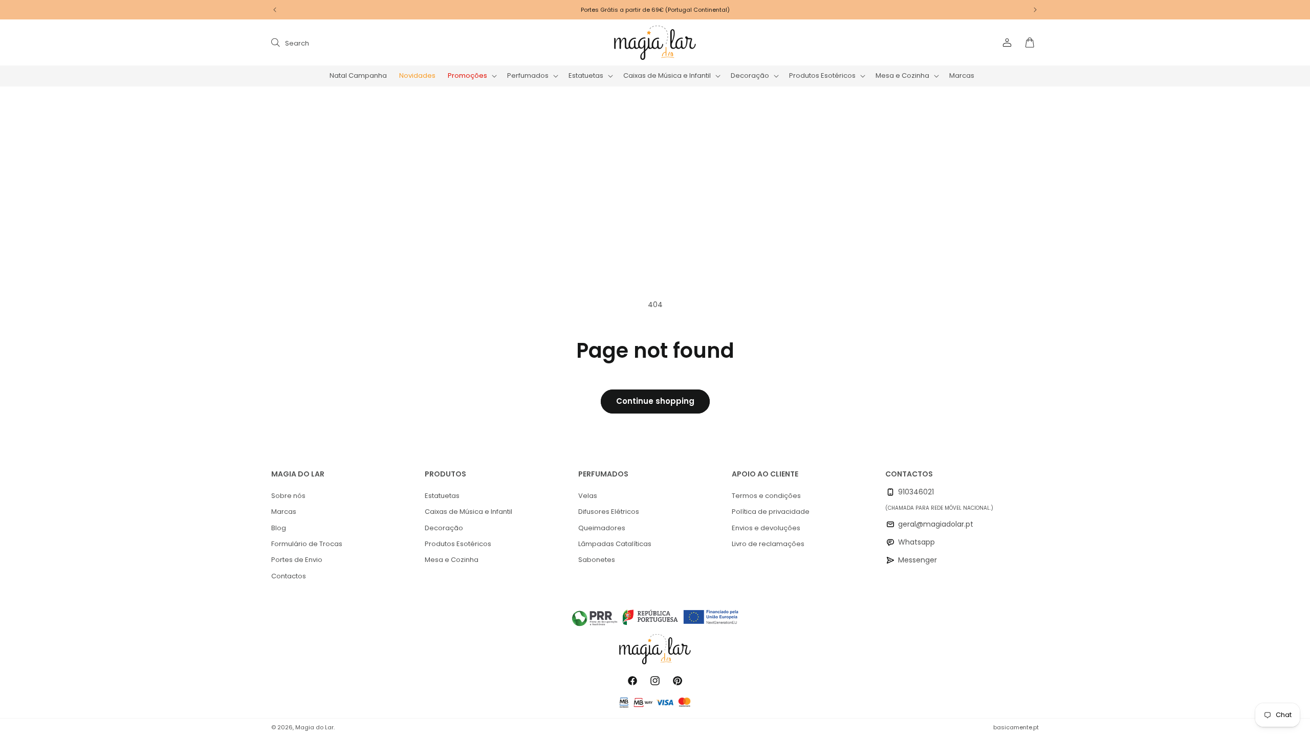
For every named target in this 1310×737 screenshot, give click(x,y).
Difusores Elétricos (608, 511)
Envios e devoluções (766, 528)
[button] (471, 76)
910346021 (916, 492)
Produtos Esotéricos (458, 544)
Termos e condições (766, 496)
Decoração (444, 528)
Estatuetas (442, 496)
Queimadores (601, 528)
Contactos (288, 576)
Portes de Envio (296, 560)
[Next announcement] (1035, 9)
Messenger (917, 560)
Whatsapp (916, 542)
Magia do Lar (314, 727)
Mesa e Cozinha (451, 560)
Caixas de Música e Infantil (468, 511)
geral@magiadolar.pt (935, 524)
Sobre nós (288, 496)
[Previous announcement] (275, 9)
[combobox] (375, 42)
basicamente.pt (1016, 727)
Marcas (283, 511)
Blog (278, 528)
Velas (587, 496)
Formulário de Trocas (306, 544)
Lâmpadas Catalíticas (614, 544)
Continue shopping (655, 401)
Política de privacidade (771, 511)
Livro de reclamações (768, 544)
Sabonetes (596, 560)
